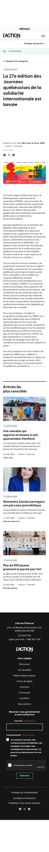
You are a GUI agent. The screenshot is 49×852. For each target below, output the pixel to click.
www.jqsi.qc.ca (37, 366)
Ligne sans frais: (24, 639)
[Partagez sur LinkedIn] (13, 155)
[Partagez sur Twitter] (9, 155)
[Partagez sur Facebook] (4, 155)
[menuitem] (35, 43)
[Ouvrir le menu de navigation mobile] (43, 36)
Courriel (24, 721)
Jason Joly (8, 150)
